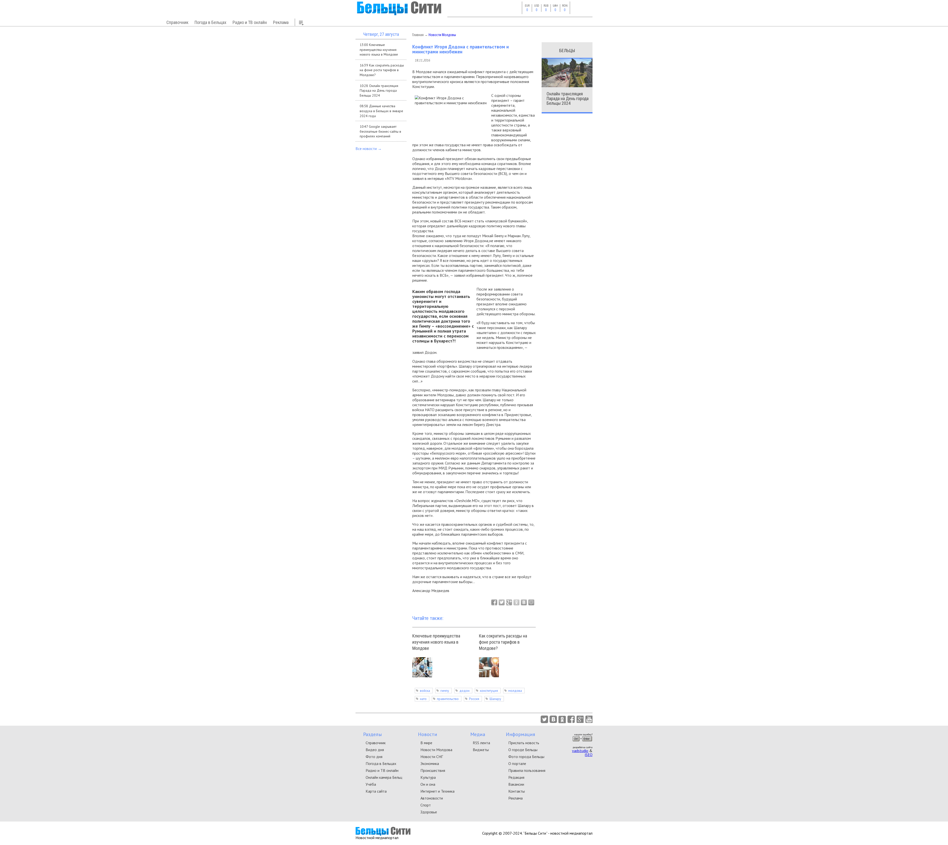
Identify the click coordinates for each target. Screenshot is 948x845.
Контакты (516, 791)
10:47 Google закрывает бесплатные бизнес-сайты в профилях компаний (380, 131)
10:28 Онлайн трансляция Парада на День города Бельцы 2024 (379, 91)
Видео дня (375, 749)
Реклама (281, 22)
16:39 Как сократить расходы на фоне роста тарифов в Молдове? (382, 70)
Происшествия (432, 770)
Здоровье (428, 811)
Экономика (429, 763)
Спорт (425, 805)
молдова (515, 690)
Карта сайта (376, 791)
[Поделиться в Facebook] (494, 602)
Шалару (495, 699)
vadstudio (580, 750)
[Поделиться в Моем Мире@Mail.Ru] (531, 602)
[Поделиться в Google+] (509, 602)
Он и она (427, 784)
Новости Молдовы (442, 35)
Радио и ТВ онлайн (250, 22)
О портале (517, 763)
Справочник (177, 22)
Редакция (516, 777)
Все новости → (369, 148)
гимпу (444, 690)
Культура (428, 777)
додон (464, 690)
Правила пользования (526, 770)
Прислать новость (523, 742)
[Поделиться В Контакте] (524, 602)
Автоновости (431, 798)
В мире (426, 742)
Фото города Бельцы (526, 756)
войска (425, 690)
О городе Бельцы (522, 749)
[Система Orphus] (582, 742)
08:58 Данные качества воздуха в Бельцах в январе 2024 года (381, 111)
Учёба (371, 784)
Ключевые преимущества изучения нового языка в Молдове (436, 642)
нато (423, 699)
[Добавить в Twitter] (502, 602)
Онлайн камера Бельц (384, 777)
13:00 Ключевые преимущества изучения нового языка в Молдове (379, 49)
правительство (448, 699)
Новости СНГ (431, 756)
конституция (489, 690)
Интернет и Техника (437, 791)
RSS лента (481, 742)
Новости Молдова (436, 749)
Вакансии (516, 784)
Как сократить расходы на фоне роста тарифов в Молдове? (503, 642)
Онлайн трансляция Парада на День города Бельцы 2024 (568, 98)
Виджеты (481, 749)
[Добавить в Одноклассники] (516, 602)
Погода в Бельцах (210, 22)
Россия (474, 699)
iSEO (588, 754)
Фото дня (374, 756)
